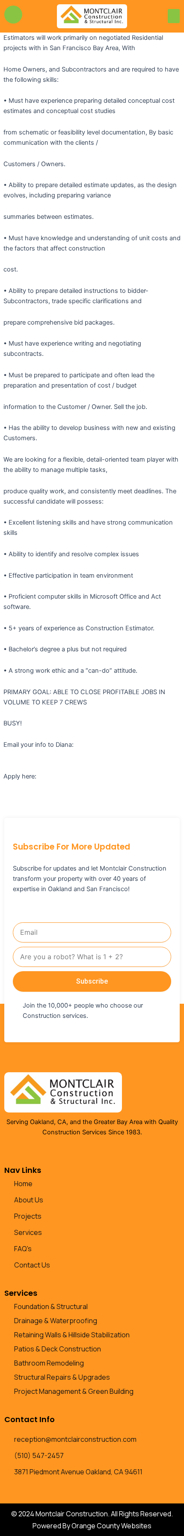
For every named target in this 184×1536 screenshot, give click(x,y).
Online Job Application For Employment (95, 776)
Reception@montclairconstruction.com (60, 755)
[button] (174, 16)
